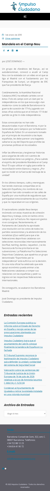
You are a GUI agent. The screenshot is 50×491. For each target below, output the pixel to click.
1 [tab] (3, 468)
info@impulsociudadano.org (18, 458)
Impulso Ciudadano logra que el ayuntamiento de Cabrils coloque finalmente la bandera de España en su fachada (23, 345)
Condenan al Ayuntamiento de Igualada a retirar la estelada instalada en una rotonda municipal (23, 391)
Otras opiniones (12, 38)
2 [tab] (5, 468)
